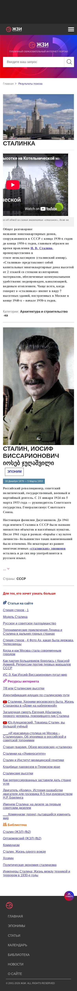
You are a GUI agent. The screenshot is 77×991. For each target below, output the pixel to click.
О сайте (15, 974)
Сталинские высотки (18, 773)
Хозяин (8, 858)
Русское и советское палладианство (29, 623)
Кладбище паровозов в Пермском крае (31, 767)
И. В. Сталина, (42, 248)
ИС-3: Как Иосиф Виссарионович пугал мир (35, 674)
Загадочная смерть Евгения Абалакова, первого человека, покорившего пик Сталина (36, 713)
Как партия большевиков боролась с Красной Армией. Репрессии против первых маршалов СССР (37, 664)
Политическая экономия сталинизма (29, 865)
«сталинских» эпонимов (47, 548)
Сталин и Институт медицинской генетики (33, 760)
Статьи (14, 935)
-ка (6, 315)
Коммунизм (11, 845)
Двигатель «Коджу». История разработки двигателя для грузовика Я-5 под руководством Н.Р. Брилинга (37, 794)
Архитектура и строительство (44, 311)
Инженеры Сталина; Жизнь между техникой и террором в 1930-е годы (36, 873)
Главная (8, 83)
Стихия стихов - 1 (16, 610)
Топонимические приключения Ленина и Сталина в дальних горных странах (32, 631)
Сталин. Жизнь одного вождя (24, 851)
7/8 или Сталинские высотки (23, 688)
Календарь (17, 945)
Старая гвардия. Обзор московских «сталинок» (37, 747)
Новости (15, 964)
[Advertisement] (38, 12)
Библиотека (19, 955)
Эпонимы (16, 926)
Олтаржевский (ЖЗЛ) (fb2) (22, 838)
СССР (21, 578)
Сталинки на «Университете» (24, 753)
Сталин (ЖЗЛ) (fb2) (17, 831)
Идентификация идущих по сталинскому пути (36, 695)
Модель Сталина (15, 617)
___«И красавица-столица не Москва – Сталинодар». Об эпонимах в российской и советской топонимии (34, 736)
